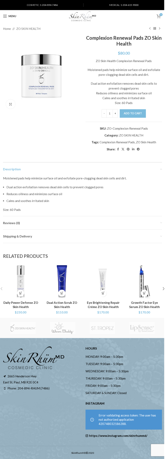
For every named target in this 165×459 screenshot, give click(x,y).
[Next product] (159, 28)
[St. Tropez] (102, 328)
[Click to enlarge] (10, 104)
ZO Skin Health (146, 142)
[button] (20, 293)
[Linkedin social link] (133, 149)
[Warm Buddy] (63, 328)
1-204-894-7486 (49, 4)
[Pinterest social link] (128, 149)
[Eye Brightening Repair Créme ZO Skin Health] (103, 281)
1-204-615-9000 (129, 4)
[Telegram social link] (138, 149)
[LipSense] (142, 328)
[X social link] (123, 149)
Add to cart (133, 113)
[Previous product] (149, 28)
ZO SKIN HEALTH (28, 28)
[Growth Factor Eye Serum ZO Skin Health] (144, 281)
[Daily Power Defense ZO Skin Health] (20, 281)
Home (7, 28)
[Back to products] (154, 28)
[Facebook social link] (118, 149)
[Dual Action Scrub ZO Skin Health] (61, 281)
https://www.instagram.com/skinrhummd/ (118, 435)
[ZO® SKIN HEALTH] (23, 328)
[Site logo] (82, 16)
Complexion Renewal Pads (117, 142)
